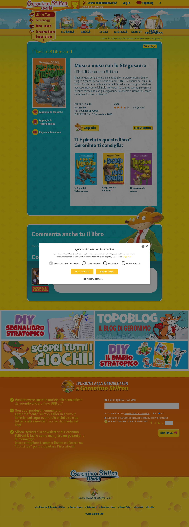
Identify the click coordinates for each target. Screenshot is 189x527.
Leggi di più (127, 256)
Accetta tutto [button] (82, 272)
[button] (94, 279)
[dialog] (94, 263)
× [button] (147, 246)
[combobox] (143, 246)
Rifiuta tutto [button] (106, 272)
